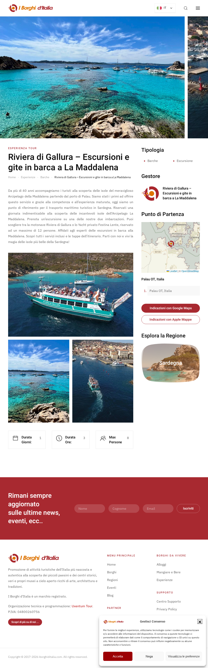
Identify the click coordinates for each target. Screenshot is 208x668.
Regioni (112, 580)
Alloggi (161, 564)
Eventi (111, 588)
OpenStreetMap (190, 271)
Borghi (111, 572)
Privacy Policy (167, 609)
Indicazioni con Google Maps (171, 308)
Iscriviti (188, 508)
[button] (200, 621)
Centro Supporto (169, 601)
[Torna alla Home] (30, 8)
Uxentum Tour (82, 606)
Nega (149, 656)
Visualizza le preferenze (184, 656)
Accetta (118, 656)
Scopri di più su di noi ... (25, 622)
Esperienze (165, 580)
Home (111, 564)
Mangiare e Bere (169, 572)
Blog (110, 595)
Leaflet (173, 271)
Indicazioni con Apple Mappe (171, 319)
